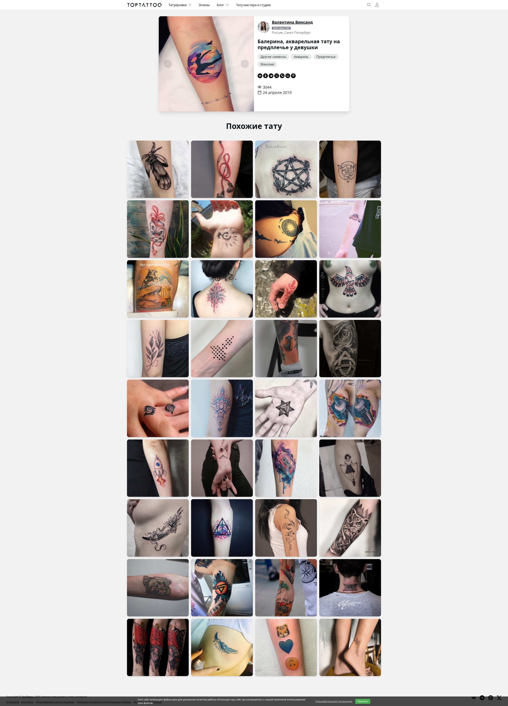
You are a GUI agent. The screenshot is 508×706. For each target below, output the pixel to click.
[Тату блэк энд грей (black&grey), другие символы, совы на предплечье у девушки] (350, 527)
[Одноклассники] (265, 75)
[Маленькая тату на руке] (350, 229)
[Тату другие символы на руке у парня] (286, 587)
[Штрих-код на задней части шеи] (350, 587)
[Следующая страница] (245, 64)
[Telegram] (271, 75)
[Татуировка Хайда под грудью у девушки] (350, 289)
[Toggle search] (369, 5)
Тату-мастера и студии (253, 5)
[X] (276, 75)
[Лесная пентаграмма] (286, 169)
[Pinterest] (293, 75)
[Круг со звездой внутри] (286, 229)
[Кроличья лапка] (158, 169)
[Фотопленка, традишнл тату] (286, 348)
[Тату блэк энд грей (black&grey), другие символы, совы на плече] (350, 348)
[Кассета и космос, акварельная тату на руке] (286, 468)
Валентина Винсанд (292, 22)
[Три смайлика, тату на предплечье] (286, 647)
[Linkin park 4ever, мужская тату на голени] (222, 587)
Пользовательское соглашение (333, 701)
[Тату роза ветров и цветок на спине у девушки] (222, 289)
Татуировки (178, 5)
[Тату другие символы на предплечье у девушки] (350, 169)
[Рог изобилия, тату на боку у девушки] (158, 527)
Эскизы (204, 5)
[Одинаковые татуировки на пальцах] (158, 408)
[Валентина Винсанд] (263, 27)
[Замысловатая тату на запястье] (222, 229)
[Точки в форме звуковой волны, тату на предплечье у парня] (222, 348)
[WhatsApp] (287, 75)
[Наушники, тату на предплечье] (222, 169)
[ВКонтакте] (260, 75)
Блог (220, 5)
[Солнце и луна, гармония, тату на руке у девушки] (222, 408)
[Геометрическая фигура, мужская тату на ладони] (286, 408)
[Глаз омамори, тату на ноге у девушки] (158, 229)
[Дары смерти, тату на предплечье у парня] (222, 527)
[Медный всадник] (158, 289)
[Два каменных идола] (158, 587)
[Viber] (282, 75)
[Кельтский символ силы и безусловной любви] (350, 647)
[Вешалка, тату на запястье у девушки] (222, 468)
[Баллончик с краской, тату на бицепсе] (350, 408)
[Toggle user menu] (377, 5)
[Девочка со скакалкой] (350, 468)
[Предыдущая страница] (168, 64)
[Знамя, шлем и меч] (158, 647)
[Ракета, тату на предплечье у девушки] (158, 468)
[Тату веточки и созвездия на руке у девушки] (158, 348)
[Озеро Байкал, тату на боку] (222, 647)
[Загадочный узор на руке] (286, 527)
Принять (363, 701)
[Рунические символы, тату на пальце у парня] (286, 289)
